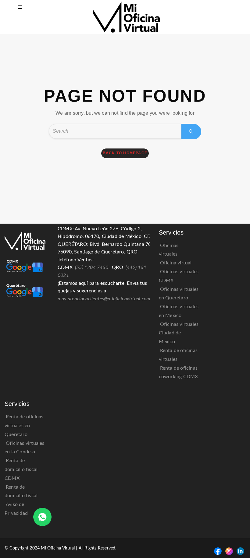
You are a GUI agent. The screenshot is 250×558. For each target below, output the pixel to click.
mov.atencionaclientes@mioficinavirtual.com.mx (108, 298)
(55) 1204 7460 (91, 267)
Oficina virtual (176, 262)
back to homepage (125, 153)
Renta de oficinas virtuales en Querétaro (24, 425)
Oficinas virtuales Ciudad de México (179, 333)
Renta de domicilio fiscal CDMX (21, 469)
